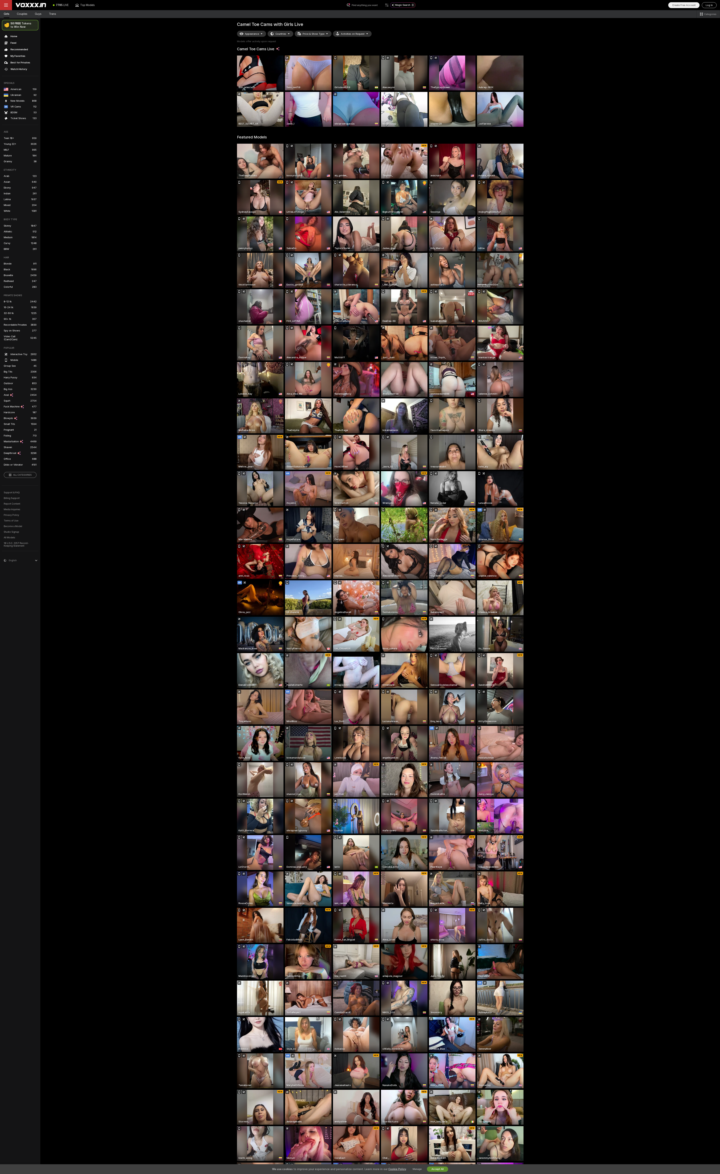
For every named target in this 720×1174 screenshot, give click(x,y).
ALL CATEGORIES (22, 475)
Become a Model (13, 526)
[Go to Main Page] (31, 5)
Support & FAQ (12, 492)
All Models (9, 537)
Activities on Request (352, 33)
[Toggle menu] (6, 5)
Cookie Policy (397, 1169)
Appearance (252, 33)
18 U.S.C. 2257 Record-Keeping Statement (16, 544)
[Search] (386, 5)
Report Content (12, 503)
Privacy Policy (11, 515)
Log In (709, 5)
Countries (280, 33)
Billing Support (12, 498)
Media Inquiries (12, 509)
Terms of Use (11, 520)
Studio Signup (11, 532)
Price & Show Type (313, 33)
